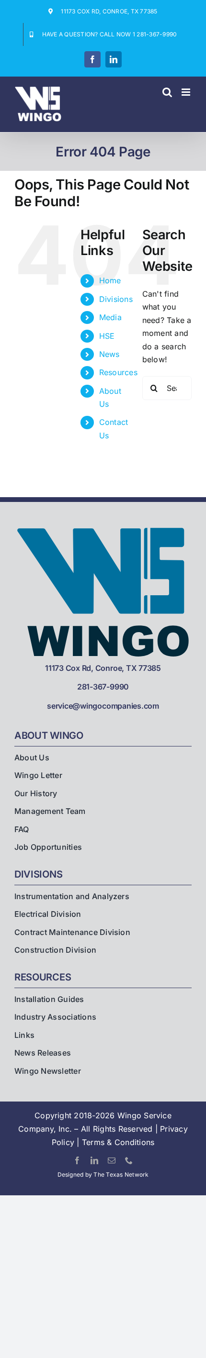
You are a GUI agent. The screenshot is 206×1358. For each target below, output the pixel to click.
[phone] (129, 1160)
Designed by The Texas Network (103, 1174)
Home (110, 280)
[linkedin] (94, 1160)
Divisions (116, 299)
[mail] (111, 1160)
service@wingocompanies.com (103, 706)
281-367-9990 (103, 686)
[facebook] (77, 1160)
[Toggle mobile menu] (187, 92)
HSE (107, 336)
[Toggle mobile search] (167, 92)
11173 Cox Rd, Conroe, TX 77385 (103, 668)
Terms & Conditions (118, 1142)
